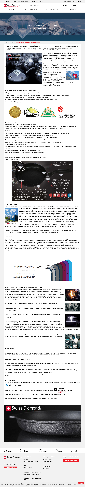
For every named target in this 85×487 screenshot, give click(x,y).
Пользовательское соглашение (31, 461)
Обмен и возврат (47, 466)
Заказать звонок (77, 1)
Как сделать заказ (47, 459)
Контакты (32, 1)
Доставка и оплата (23, 1)
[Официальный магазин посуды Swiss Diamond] (12, 5)
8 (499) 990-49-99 (10, 465)
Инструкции (46, 468)
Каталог (14, 1)
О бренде (8, 1)
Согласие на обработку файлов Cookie (32, 472)
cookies (41, 483)
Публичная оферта (28, 467)
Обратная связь (10, 467)
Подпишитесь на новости (71, 460)
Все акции (40, 1)
